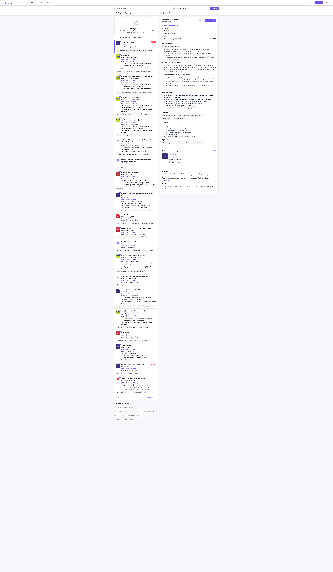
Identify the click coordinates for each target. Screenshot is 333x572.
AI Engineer (125, 332)
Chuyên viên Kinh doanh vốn (131, 98)
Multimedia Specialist (129, 42)
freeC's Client (125, 44)
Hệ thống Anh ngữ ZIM (127, 217)
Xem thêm (151, 397)
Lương (138, 13)
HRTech (172, 166)
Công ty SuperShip (126, 174)
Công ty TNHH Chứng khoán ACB (131, 57)
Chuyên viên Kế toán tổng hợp (131, 119)
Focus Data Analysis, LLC (128, 161)
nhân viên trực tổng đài (134, 415)
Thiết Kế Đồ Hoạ (197, 143)
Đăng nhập (310, 2)
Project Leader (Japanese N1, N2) (132, 365)
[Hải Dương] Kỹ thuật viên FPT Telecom (134, 276)
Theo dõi (176, 154)
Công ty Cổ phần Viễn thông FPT (130, 278)
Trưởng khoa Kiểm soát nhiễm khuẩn (133, 378)
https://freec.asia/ (177, 162)
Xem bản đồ (166, 189)
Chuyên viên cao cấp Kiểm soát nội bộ (134, 311)
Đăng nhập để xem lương (129, 46)
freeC (171, 154)
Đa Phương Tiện (168, 143)
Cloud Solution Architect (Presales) (133, 290)
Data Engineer (126, 55)
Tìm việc (20, 2)
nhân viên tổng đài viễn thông (146, 411)
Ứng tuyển (211, 20)
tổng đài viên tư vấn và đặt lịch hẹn (127, 419)
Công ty (49, 2)
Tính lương (41, 2)
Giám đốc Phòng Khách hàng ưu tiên (133, 255)
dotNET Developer (127, 215)
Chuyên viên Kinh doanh (129, 172)
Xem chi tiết (210, 151)
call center (120, 415)
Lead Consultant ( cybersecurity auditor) (135, 242)
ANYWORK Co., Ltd (127, 142)
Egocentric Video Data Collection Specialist (136, 159)
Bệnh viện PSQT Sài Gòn (128, 380)
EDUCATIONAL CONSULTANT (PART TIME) (136, 228)
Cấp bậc (162, 13)
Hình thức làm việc (150, 13)
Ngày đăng (117, 13)
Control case (125, 244)
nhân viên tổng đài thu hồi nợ (125, 411)
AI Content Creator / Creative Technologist (136, 140)
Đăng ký (319, 2)
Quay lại (120, 397)
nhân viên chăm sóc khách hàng (126, 407)
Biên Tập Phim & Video (182, 143)
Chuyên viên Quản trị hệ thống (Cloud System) (137, 76)
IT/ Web (178, 166)
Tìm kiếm (214, 8)
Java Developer (126, 345)
